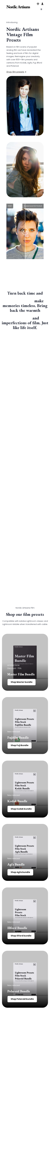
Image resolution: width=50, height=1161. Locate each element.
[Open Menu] (41, 9)
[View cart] (38, 4)
